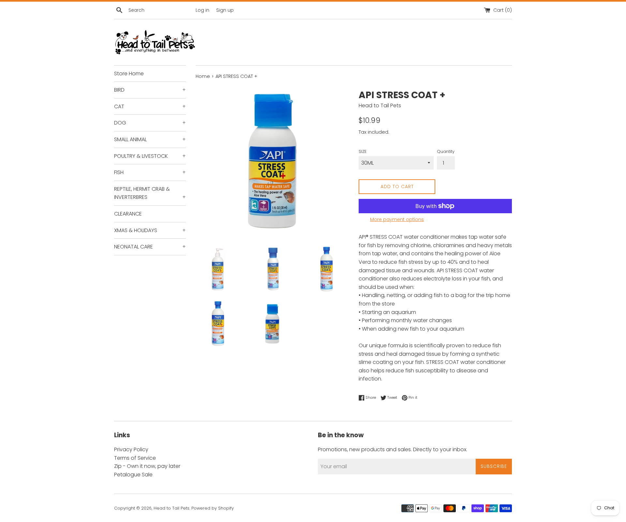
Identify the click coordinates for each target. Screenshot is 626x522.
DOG (150, 123)
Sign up (225, 10)
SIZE (362, 151)
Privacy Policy (131, 449)
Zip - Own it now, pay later (147, 466)
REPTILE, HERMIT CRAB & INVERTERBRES (150, 193)
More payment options (397, 219)
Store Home (129, 73)
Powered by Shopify (212, 508)
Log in (202, 10)
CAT (150, 106)
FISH (150, 172)
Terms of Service (135, 458)
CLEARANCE (128, 213)
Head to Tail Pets (171, 508)
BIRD (150, 90)
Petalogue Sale (133, 474)
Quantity (446, 151)
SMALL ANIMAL (150, 139)
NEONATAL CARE (150, 246)
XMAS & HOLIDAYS (150, 230)
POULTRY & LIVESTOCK (150, 156)
